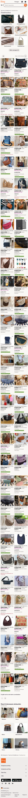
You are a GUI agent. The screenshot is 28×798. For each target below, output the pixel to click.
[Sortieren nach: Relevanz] (25, 56)
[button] (5, 788)
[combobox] (13, 5)
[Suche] (25, 5)
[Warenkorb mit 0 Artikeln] (25, 1)
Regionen (25, 794)
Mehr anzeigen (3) (14, 50)
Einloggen (17, 1)
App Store (6, 780)
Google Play (17, 780)
